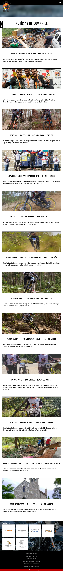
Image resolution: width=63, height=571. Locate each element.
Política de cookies (31, 559)
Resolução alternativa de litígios (31, 561)
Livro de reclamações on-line (31, 566)
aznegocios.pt (35, 570)
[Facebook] (1, 22)
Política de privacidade (31, 556)
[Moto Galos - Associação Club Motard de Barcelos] (10, 2)
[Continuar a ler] (31, 38)
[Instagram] (1, 26)
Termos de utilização (31, 554)
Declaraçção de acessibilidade (31, 564)
